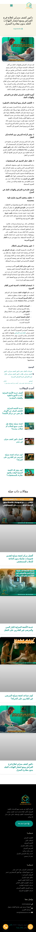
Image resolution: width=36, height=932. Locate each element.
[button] (11, 5)
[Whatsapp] (30, 926)
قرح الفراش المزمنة (17, 377)
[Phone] (5, 926)
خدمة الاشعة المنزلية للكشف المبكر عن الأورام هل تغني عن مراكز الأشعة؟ (12, 410)
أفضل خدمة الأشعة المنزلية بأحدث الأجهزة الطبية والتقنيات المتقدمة (12, 395)
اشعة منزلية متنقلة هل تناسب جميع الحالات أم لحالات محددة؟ (14, 426)
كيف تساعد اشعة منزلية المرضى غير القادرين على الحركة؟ (13, 457)
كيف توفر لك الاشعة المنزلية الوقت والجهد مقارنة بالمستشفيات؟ (15, 472)
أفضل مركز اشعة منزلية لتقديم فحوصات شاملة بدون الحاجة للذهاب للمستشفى (19, 558)
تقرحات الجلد (28, 371)
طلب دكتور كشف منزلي (15, 374)
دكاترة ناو (9, 925)
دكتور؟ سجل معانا (22, 823)
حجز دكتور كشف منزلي (15, 371)
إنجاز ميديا (19, 927)
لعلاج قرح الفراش (20, 333)
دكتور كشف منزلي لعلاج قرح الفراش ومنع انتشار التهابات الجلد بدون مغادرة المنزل (18, 767)
